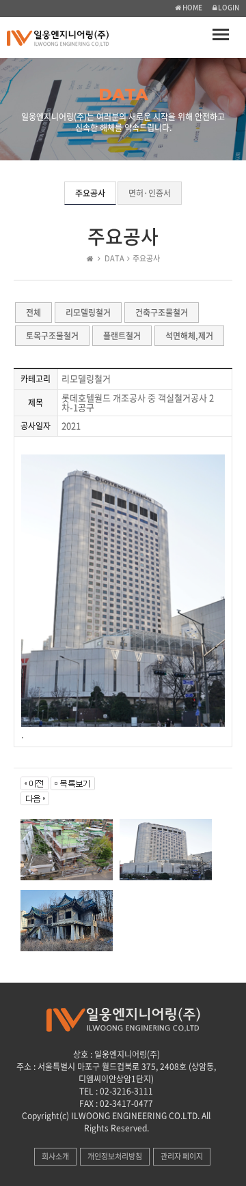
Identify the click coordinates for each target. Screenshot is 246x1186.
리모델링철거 (88, 312)
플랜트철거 (122, 336)
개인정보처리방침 (114, 1156)
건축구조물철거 (161, 312)
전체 (33, 312)
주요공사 (90, 193)
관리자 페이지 (182, 1156)
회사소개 (55, 1156)
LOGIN (228, 7)
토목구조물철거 (52, 336)
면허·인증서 (149, 193)
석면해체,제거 (189, 336)
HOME (191, 7)
